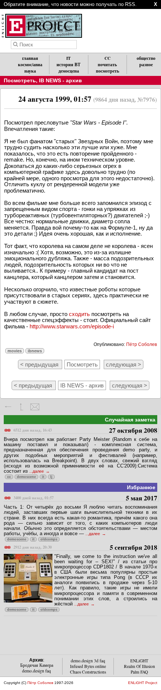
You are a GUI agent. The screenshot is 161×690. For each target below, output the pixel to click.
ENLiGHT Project (142, 683)
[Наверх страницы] (21, 407)
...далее (37, 471)
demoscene (26, 477)
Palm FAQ (139, 672)
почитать (107, 64)
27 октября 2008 (85, 430)
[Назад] (8, 407)
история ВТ (68, 64)
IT (68, 58)
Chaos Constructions (88, 672)
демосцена (68, 71)
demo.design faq (36, 671)
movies (14, 351)
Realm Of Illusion (139, 666)
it (43, 477)
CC (107, 58)
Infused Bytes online (88, 666)
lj (51, 477)
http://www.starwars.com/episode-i (72, 326)
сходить (79, 314)
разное (146, 64)
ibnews (35, 351)
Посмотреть (20, 80)
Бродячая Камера (36, 665)
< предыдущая (40, 364)
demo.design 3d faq (88, 660)
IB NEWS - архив (60, 80)
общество (146, 58)
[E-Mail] (34, 407)
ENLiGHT (139, 660)
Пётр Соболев (141, 344)
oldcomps (48, 539)
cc (9, 477)
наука (30, 71)
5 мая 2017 (85, 498)
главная (30, 58)
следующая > (123, 364)
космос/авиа (30, 64)
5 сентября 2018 (85, 548)
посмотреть (107, 71)
